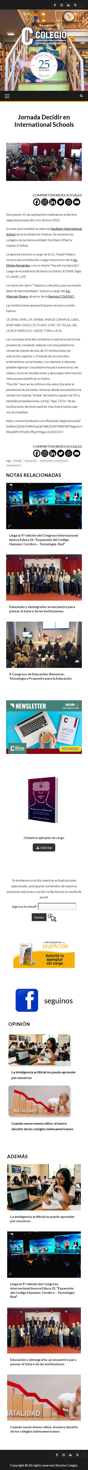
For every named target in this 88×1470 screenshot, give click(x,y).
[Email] (76, 202)
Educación (31, 460)
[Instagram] (44, 202)
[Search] (81, 96)
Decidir (17, 460)
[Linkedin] (52, 202)
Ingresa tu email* (24, 906)
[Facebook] (36, 202)
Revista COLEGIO (61, 296)
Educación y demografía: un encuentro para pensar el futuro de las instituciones (42, 609)
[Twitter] (60, 202)
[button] (44, 1000)
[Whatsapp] (68, 202)
